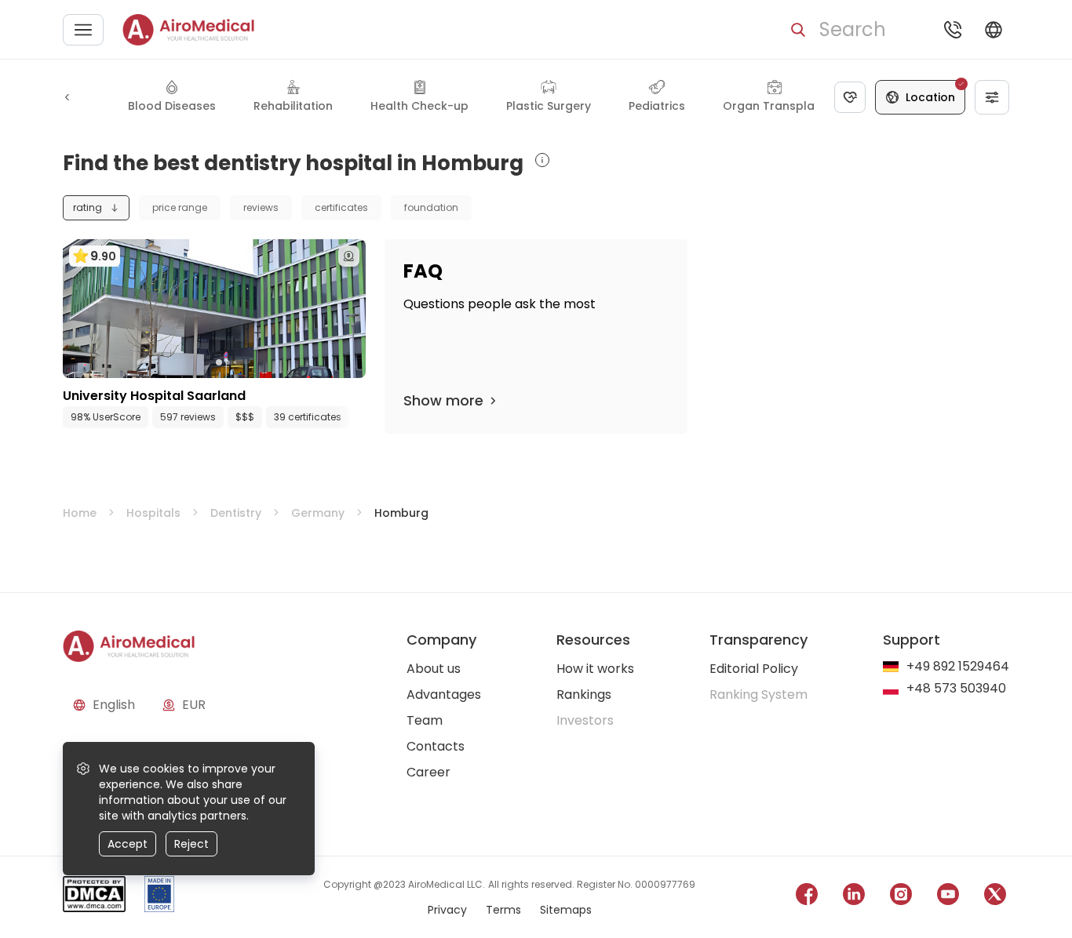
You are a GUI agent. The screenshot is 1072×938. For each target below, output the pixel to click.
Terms (503, 910)
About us (434, 669)
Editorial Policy (753, 669)
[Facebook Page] (807, 897)
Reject (191, 844)
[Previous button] (67, 97)
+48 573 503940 (956, 689)
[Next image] (246, 362)
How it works (595, 669)
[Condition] (850, 97)
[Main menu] (83, 29)
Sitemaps (566, 910)
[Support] (952, 29)
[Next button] (357, 417)
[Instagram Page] (901, 897)
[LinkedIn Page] (854, 897)
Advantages (444, 694)
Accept (128, 844)
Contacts (436, 746)
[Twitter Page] (995, 897)
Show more (443, 400)
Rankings (583, 694)
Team (425, 720)
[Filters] (992, 97)
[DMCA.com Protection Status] (94, 897)
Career (428, 772)
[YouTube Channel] (948, 897)
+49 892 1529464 (957, 667)
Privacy (447, 910)
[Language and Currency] (993, 29)
